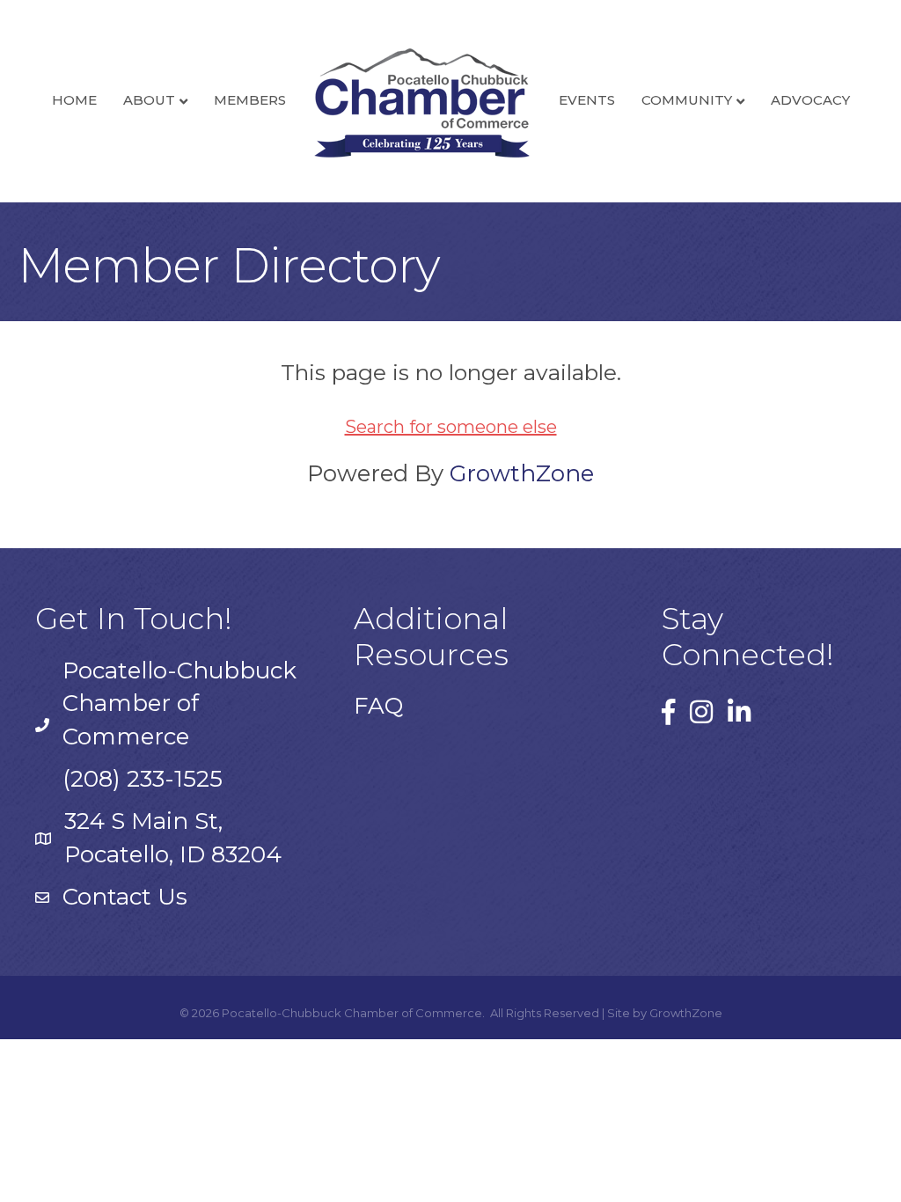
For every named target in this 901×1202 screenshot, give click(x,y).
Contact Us (124, 897)
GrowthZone (522, 473)
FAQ (378, 706)
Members (250, 100)
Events (587, 100)
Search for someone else (451, 426)
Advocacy (810, 100)
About (149, 100)
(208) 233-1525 (142, 779)
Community (686, 100)
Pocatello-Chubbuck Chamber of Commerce (179, 703)
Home (74, 100)
